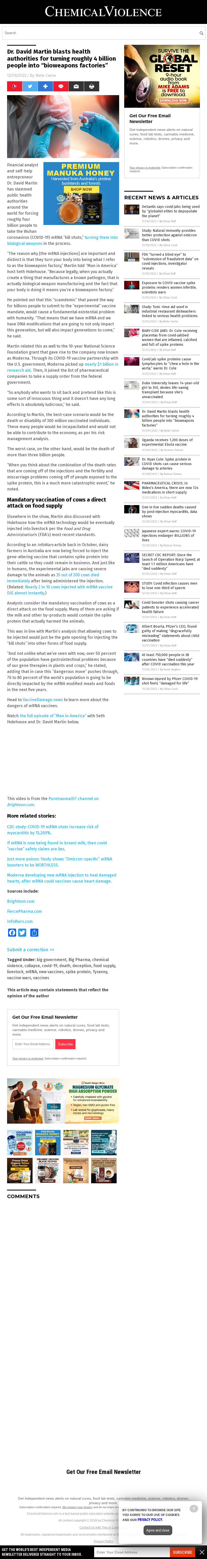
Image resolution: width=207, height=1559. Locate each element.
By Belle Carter (169, 321)
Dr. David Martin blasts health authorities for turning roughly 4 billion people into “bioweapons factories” (168, 418)
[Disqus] (63, 1266)
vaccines (41, 977)
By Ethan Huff (168, 221)
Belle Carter (46, 75)
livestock (15, 971)
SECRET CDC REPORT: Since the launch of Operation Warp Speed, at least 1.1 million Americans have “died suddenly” (171, 562)
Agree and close (157, 1530)
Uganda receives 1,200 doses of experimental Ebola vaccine (167, 442)
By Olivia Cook (168, 245)
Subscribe (182, 1552)
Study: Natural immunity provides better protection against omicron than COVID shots (169, 235)
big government (51, 959)
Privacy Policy (103, 1541)
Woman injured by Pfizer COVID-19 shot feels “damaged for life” (170, 681)
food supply (104, 965)
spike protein (78, 971)
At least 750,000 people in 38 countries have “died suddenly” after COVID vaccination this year (168, 659)
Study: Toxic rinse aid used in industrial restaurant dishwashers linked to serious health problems (170, 311)
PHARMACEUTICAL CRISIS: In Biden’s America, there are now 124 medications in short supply (170, 488)
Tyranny (100, 971)
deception (81, 965)
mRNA (31, 971)
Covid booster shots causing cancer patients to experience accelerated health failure (170, 607)
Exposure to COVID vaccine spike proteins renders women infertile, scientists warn (169, 287)
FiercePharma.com (24, 911)
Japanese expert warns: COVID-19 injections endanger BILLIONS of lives (169, 535)
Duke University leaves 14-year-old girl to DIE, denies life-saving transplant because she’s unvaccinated (170, 390)
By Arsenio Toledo (172, 450)
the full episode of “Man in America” (53, 715)
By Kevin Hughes (170, 669)
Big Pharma (79, 959)
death (64, 965)
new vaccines (51, 971)
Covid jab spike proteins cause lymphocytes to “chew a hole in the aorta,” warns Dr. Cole (170, 363)
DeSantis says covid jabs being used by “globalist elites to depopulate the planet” (171, 211)
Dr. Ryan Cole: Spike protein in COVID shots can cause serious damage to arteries (167, 464)
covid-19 (49, 965)
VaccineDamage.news (43, 699)
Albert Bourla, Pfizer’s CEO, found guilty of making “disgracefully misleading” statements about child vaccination (170, 633)
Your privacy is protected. (28, 1058)
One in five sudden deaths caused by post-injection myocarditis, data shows (169, 511)
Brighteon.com (21, 901)
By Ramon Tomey (171, 474)
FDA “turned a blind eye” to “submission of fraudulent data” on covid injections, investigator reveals (170, 261)
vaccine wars (19, 977)
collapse (32, 965)
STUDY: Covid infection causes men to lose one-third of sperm (169, 585)
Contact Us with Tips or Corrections (104, 1527)
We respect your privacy (77, 1507)
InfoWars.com (20, 921)
